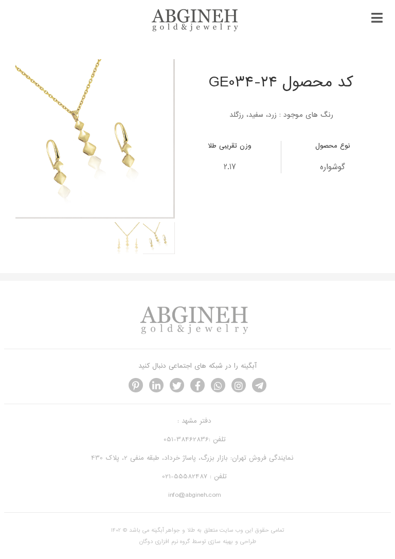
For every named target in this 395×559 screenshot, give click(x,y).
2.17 (230, 167)
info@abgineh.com (194, 495)
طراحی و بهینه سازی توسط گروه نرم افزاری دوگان (197, 541)
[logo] (197, 30)
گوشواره (332, 167)
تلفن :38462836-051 (195, 439)
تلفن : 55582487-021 (194, 476)
